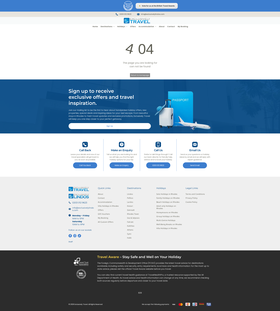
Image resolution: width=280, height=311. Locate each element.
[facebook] (70, 236)
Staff (71, 242)
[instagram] (74, 236)
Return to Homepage (140, 75)
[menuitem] (95, 26)
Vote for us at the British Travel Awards (157, 6)
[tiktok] (79, 236)
